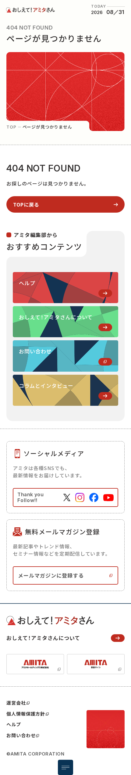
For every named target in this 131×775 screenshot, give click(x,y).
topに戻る (26, 204)
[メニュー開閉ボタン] (65, 767)
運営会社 (16, 702)
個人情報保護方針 (25, 713)
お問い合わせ (20, 735)
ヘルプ (13, 724)
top (11, 127)
